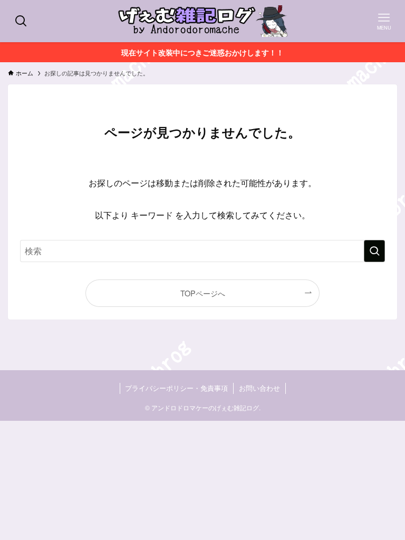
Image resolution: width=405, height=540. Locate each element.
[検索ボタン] (21, 21)
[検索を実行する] (374, 251)
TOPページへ (202, 292)
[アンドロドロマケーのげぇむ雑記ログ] (202, 21)
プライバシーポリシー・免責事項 (176, 388)
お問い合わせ (259, 388)
